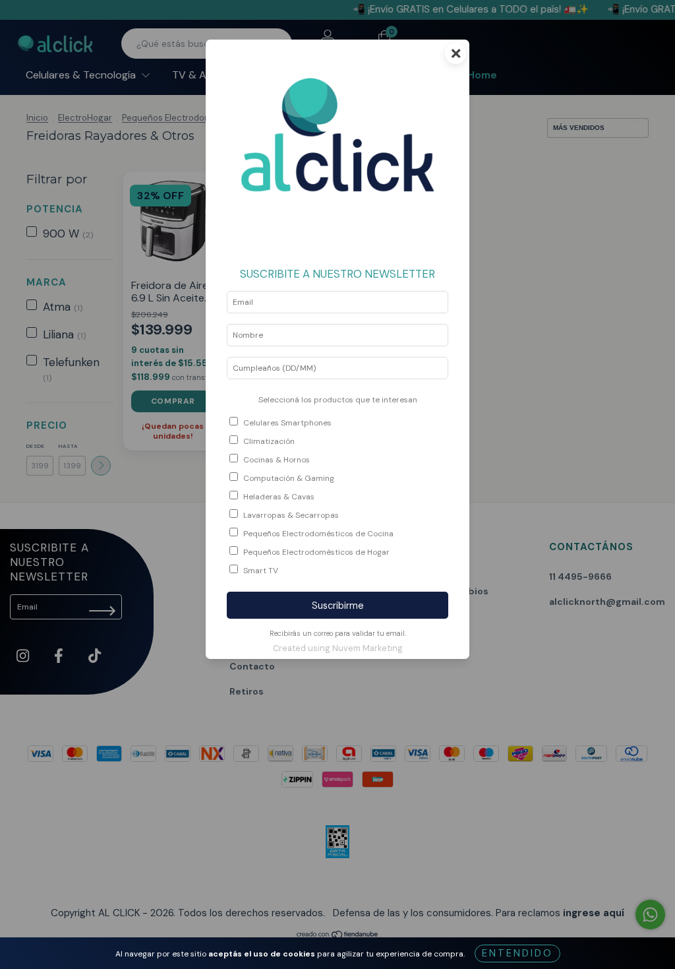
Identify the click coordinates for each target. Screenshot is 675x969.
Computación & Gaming (288, 478)
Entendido (517, 953)
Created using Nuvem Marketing (338, 648)
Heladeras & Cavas (278, 496)
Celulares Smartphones (287, 423)
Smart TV (260, 570)
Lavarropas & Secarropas (291, 515)
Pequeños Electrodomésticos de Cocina (318, 533)
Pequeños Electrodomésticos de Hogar (316, 552)
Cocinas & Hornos (276, 459)
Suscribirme (338, 605)
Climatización (269, 441)
